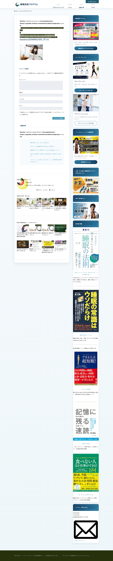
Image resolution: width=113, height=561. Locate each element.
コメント (22, 79)
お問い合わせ (93, 1)
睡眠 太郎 (29, 182)
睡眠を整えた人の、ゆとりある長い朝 (39, 142)
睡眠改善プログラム (75, 555)
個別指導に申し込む (86, 162)
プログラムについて (58, 6)
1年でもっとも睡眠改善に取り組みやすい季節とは (42, 146)
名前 (21, 92)
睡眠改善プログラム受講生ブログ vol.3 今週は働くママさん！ (45, 150)
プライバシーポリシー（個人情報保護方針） (33, 555)
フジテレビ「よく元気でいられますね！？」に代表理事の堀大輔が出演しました (45, 160)
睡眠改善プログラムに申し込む (85, 48)
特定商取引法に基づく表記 (52, 555)
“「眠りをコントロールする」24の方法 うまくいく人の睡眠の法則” (86, 273)
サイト (21, 105)
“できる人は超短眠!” (86, 389)
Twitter (46, 190)
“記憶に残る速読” (86, 443)
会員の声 (81, 6)
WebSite (40, 190)
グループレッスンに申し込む (86, 90)
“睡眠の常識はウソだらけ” (86, 335)
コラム (70, 6)
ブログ (93, 6)
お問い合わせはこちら (80, 540)
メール (21, 99)
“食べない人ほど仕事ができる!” (85, 494)
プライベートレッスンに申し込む (86, 123)
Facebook (53, 190)
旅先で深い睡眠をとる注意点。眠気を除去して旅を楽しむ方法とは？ (45, 155)
